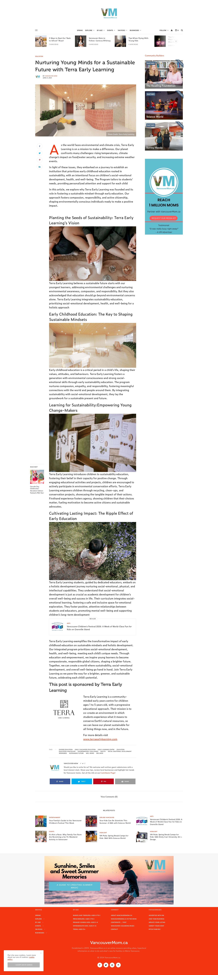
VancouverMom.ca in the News (124, 919)
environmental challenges (88, 751)
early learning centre (106, 749)
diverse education (66, 749)
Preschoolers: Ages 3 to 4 (83, 919)
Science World (154, 116)
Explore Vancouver (107, 817)
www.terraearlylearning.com (100, 739)
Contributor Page (108, 772)
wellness (99, 753)
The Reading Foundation (160, 85)
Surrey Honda (154, 147)
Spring (80, 30)
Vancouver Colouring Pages (122, 926)
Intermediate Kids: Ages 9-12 (84, 926)
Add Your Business (156, 919)
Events (110, 30)
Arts (68, 623)
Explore (88, 30)
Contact (114, 929)
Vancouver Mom (51, 76)
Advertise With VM (156, 915)
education (120, 749)
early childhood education (85, 749)
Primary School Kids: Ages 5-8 (85, 922)
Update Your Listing (157, 922)
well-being (90, 753)
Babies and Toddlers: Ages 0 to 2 (86, 915)
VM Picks (121, 30)
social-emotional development (119, 751)
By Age (99, 30)
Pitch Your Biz (154, 929)
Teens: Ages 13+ (79, 929)
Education (39, 56)
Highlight (103, 833)
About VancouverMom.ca (121, 915)
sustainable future (76, 753)
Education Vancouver (67, 751)
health (103, 751)
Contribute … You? (118, 922)
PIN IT (94, 254)
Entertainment (54, 817)
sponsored (63, 753)
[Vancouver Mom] (109, 13)
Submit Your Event (156, 926)
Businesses (134, 30)
